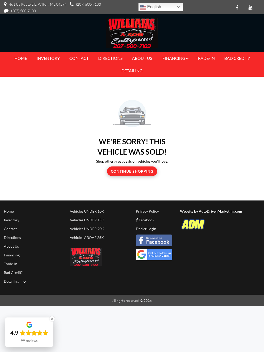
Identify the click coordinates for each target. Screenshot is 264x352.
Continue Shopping (132, 171)
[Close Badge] (52, 318)
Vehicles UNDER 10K (87, 211)
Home (9, 211)
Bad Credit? (13, 272)
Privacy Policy (147, 211)
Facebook (146, 220)
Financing (12, 255)
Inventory (11, 220)
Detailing (11, 281)
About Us (11, 246)
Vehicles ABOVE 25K (87, 237)
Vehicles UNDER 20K (87, 229)
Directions (12, 237)
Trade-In (10, 264)
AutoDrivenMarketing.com (220, 211)
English (153, 7)
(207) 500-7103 (88, 4)
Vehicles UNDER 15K (87, 220)
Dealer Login (146, 229)
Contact (10, 229)
